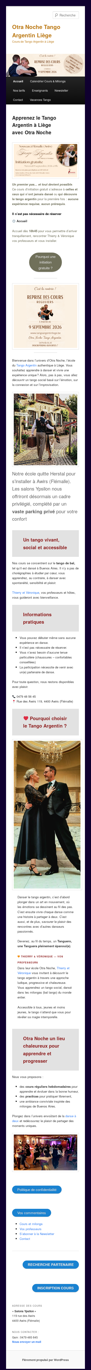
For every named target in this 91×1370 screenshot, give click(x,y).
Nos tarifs (19, 90)
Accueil (18, 81)
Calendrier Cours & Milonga (48, 81)
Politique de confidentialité (36, 1189)
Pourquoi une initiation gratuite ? (45, 262)
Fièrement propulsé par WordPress (45, 1360)
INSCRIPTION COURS (55, 1287)
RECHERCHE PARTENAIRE (51, 1264)
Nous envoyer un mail (26, 1342)
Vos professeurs (31, 1229)
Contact (18, 100)
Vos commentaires (31, 1212)
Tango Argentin (26, 365)
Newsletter (61, 90)
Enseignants (40, 90)
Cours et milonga (31, 1224)
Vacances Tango (40, 100)
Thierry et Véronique (25, 592)
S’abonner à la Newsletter (37, 1234)
